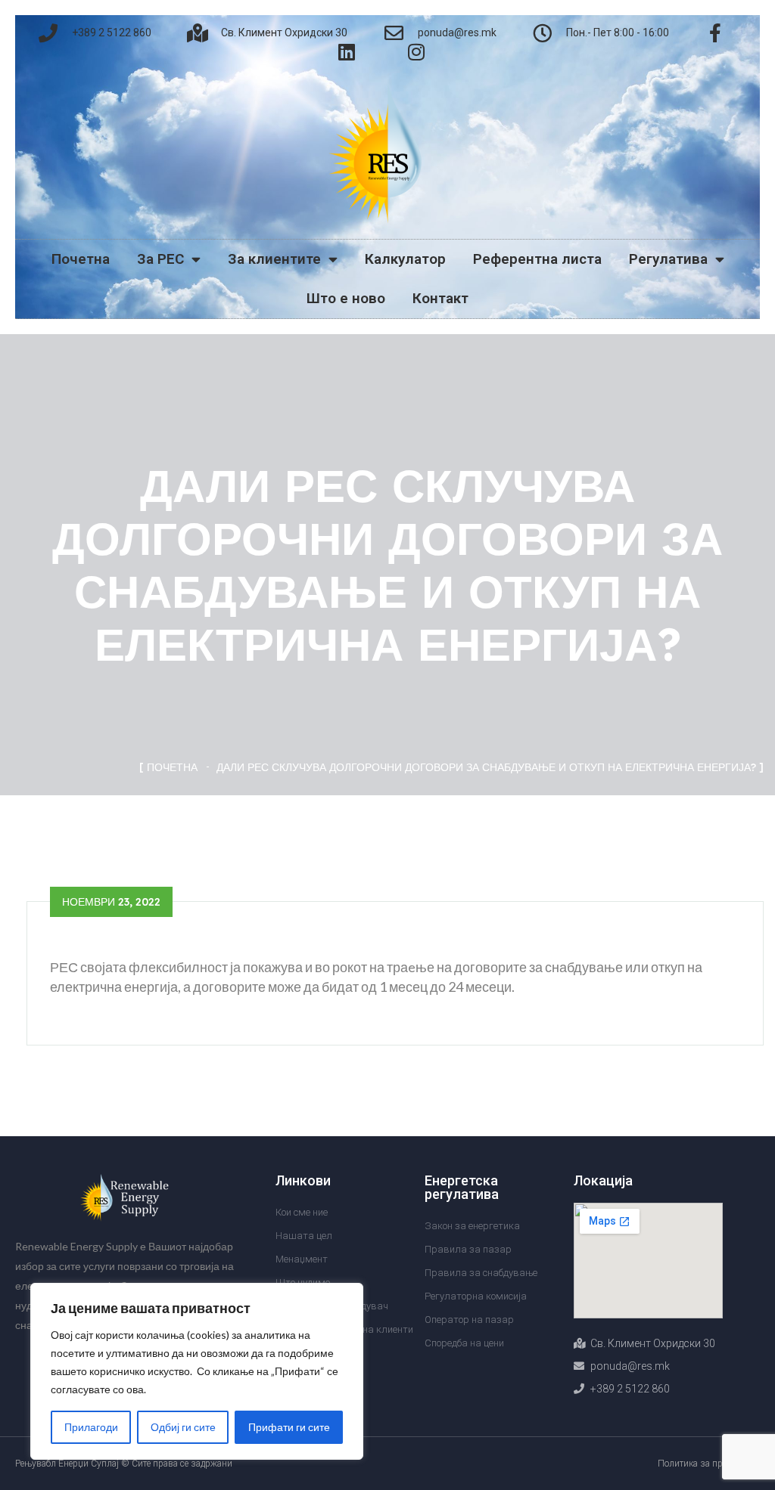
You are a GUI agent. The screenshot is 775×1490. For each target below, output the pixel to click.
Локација (603, 1180)
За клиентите (274, 259)
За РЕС (160, 259)
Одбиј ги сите (183, 1426)
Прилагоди (91, 1426)
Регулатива (668, 259)
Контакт (440, 298)
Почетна (80, 259)
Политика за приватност (709, 1463)
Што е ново (346, 298)
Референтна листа (537, 259)
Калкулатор (405, 259)
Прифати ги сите (289, 1426)
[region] (196, 1371)
